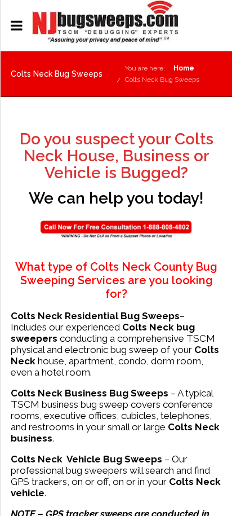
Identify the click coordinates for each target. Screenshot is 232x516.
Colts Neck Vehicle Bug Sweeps (86, 459)
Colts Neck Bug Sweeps (162, 79)
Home (183, 68)
